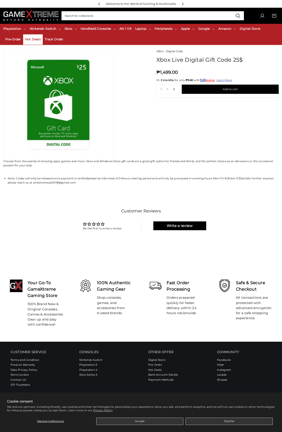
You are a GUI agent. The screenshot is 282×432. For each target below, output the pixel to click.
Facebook (224, 359)
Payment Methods (161, 379)
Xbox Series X (88, 374)
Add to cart (230, 89)
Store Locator (20, 374)
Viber (220, 364)
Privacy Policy (103, 410)
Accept (140, 421)
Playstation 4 (88, 369)
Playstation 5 (88, 364)
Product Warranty (23, 364)
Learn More (224, 80)
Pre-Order (155, 364)
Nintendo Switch (90, 359)
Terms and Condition (25, 359)
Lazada (221, 374)
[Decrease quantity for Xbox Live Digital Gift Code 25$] (159, 89)
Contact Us (18, 379)
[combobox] (152, 15)
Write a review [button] (180, 226)
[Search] (238, 15)
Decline (229, 421)
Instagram (224, 369)
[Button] (99, 4)
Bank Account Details (163, 374)
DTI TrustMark (20, 384)
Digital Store (156, 359)
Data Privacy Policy (24, 369)
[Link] (30, 15)
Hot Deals (155, 369)
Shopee (222, 379)
